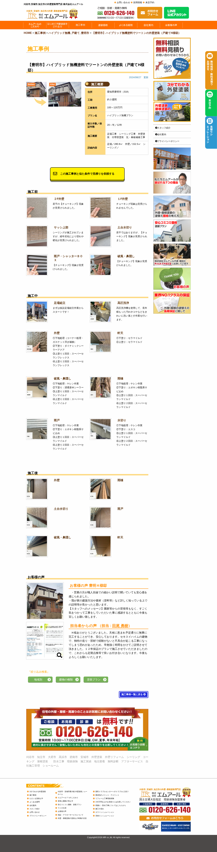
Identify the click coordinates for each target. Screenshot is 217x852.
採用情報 (137, 2)
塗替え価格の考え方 (65, 801)
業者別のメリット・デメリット (107, 795)
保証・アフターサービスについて (70, 815)
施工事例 (32, 795)
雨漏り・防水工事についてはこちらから (110, 805)
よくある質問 (34, 802)
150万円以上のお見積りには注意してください (113, 802)
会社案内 (161, 134)
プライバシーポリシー (168, 141)
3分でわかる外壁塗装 (37, 791)
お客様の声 (62, 811)
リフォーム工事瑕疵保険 (104, 798)
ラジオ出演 (62, 808)
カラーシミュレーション (104, 812)
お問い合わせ (123, 2)
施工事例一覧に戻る (132, 694)
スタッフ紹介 (164, 128)
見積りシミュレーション (104, 816)
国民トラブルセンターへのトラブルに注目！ (112, 791)
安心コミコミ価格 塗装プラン (70, 804)
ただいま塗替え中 (36, 798)
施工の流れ (99, 809)
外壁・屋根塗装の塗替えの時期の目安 (72, 818)
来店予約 (149, 2)
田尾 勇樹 (120, 626)
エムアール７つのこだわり (68, 798)
